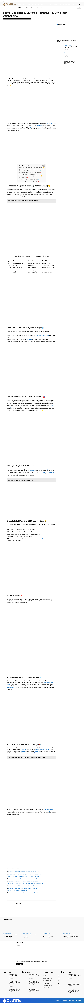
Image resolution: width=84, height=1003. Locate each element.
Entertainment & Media (68, 45)
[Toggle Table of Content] (42, 165)
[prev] (78, 8)
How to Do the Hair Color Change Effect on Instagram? (70, 54)
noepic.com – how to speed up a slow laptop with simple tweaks (24, 876)
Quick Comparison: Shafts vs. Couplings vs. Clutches (31, 169)
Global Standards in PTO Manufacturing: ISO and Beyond (69, 62)
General (15, 18)
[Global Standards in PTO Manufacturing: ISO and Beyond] (60, 63)
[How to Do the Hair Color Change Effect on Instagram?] (60, 55)
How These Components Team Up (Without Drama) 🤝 (31, 167)
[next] (80, 8)
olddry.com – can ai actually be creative (18, 890)
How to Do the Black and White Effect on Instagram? (32, 7)
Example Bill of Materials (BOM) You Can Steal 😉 (30, 176)
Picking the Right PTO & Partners (27, 174)
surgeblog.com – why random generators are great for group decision (25, 883)
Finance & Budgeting (7, 18)
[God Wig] (4, 22)
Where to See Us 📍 (23, 177)
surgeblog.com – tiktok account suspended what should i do (23, 885)
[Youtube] (80, 1)
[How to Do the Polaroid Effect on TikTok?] (60, 48)
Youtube (79, 1000)
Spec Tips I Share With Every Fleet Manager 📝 (30, 170)
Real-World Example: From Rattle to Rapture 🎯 (30, 172)
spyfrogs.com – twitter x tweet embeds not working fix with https (24, 893)
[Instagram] (77, 1)
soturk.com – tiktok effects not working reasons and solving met (24, 871)
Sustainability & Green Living (24, 18)
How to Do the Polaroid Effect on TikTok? (14, 976)
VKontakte (72, 1000)
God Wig (8, 21)
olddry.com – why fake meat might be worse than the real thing (23, 881)
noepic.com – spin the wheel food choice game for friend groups (24, 878)
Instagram (65, 1000)
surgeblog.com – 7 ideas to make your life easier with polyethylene (24, 874)
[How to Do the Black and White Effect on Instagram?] (67, 32)
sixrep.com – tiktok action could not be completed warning (22, 888)
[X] (78, 1)
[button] (79, 4)
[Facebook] (75, 1)
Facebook (57, 1000)
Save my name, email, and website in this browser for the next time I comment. (32, 961)
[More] (79, 21)
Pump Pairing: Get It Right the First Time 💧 (29, 179)
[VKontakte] (69, 1000)
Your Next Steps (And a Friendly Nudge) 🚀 (29, 181)
